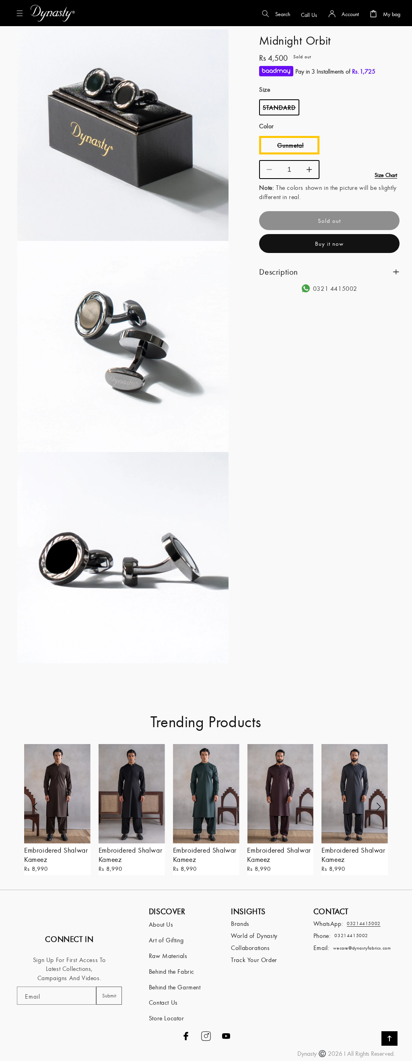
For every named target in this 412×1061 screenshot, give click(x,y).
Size (264, 89)
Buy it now (329, 243)
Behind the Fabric (171, 971)
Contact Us (163, 1002)
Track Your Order (254, 960)
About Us (161, 924)
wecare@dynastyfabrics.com (362, 948)
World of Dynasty (254, 935)
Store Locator (166, 1018)
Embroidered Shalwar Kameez (56, 854)
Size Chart (386, 175)
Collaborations (250, 948)
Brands (240, 923)
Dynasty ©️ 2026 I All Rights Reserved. (346, 1053)
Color (266, 126)
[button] (21, 13)
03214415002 (351, 935)
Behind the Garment (175, 987)
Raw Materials (168, 956)
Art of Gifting (166, 940)
